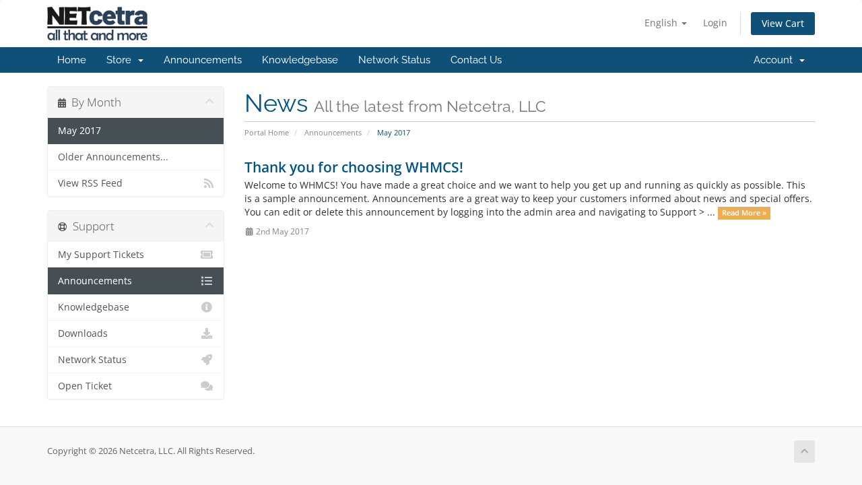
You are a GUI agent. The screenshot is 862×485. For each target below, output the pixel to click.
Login (715, 22)
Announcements (203, 60)
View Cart (783, 23)
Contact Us (476, 60)
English (662, 22)
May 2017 (79, 131)
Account (776, 60)
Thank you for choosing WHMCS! (353, 167)
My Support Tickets (101, 255)
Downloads (83, 333)
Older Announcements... (113, 157)
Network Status (394, 60)
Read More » (744, 213)
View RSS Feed (90, 183)
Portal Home (266, 132)
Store (121, 60)
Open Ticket (85, 386)
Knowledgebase (300, 60)
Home (71, 60)
